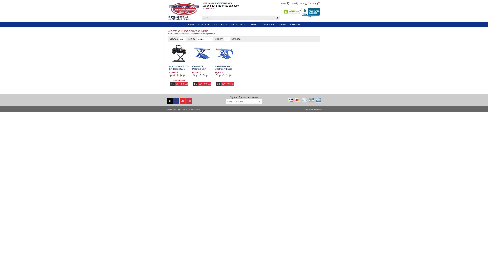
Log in (293, 3)
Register (283, 3)
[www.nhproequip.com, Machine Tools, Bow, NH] (310, 12)
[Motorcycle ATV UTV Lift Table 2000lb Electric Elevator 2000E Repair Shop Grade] (179, 53)
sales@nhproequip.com (220, 3)
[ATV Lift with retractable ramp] (225, 53)
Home (170, 34)
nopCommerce (317, 109)
